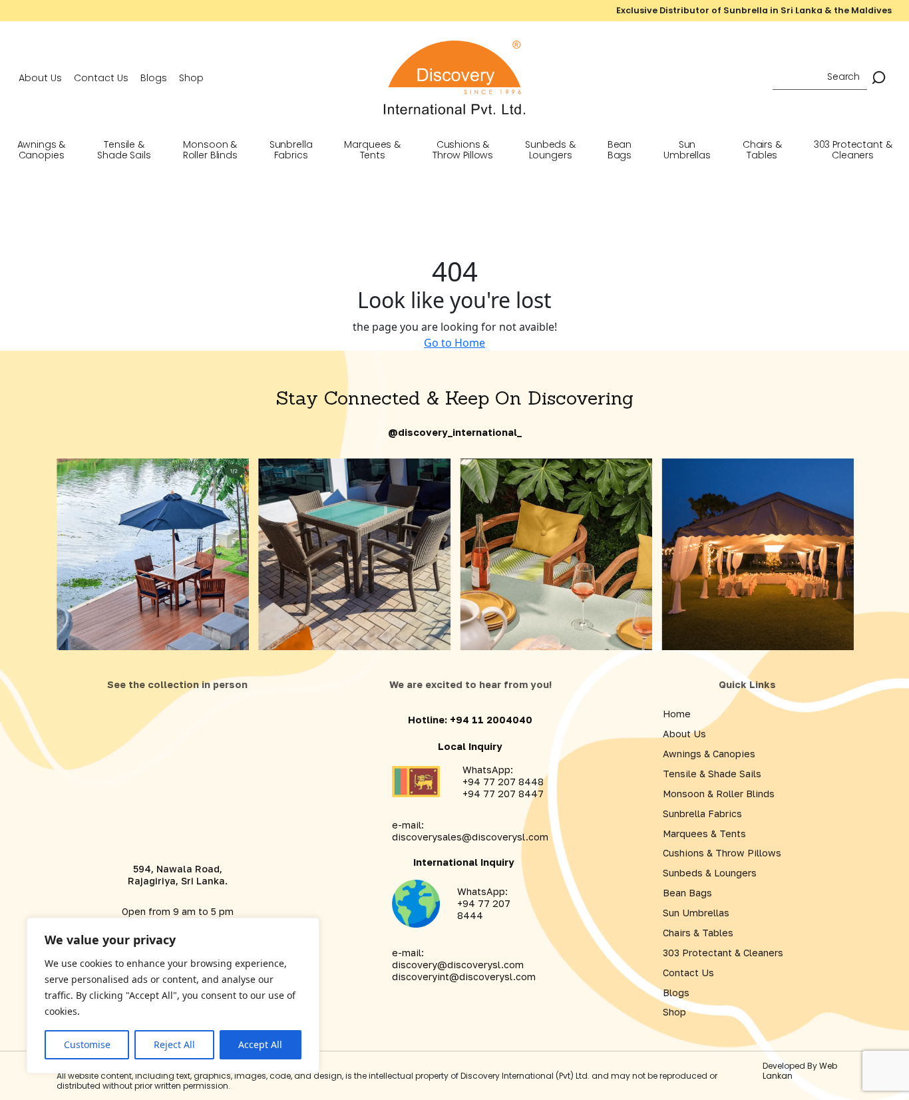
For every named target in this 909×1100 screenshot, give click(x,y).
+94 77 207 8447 (503, 793)
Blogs (153, 78)
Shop (191, 78)
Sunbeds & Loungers (550, 150)
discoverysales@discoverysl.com (470, 836)
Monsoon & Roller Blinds (210, 150)
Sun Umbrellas (687, 150)
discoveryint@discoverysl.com (464, 976)
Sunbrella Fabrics (291, 150)
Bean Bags (620, 150)
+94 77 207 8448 (503, 781)
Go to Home (454, 342)
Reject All (174, 1044)
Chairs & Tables (762, 150)
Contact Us (101, 78)
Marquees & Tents (372, 150)
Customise (87, 1044)
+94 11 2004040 (491, 719)
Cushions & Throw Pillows (463, 150)
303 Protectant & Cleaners (853, 150)
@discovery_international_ (455, 432)
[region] (173, 995)
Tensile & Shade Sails (123, 150)
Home (677, 713)
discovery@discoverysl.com (458, 964)
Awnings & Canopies (41, 150)
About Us (40, 78)
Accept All (260, 1044)
